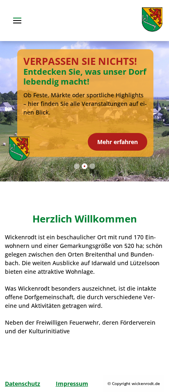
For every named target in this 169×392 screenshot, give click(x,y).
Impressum (72, 383)
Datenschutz (22, 383)
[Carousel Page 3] (92, 166)
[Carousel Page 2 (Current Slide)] (84, 166)
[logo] (152, 29)
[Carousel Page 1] (77, 166)
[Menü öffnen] (16, 20)
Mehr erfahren (117, 142)
